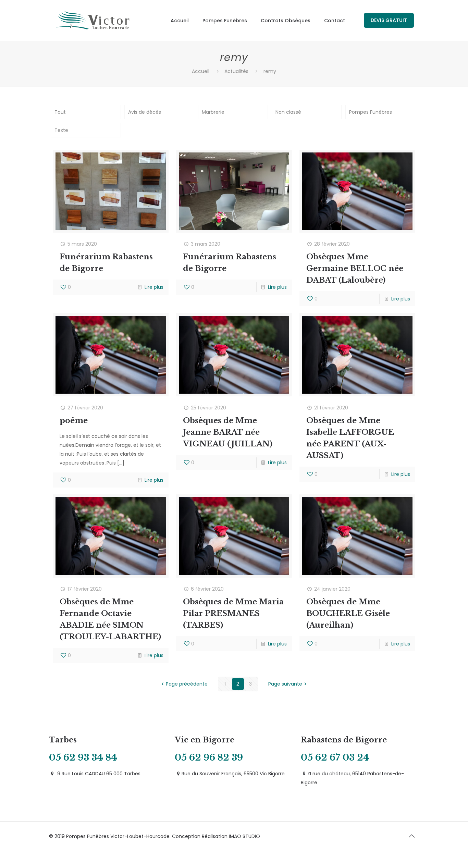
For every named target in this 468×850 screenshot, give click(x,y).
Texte (61, 130)
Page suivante (285, 683)
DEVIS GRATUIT (389, 20)
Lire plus (154, 287)
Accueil (200, 71)
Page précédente (187, 683)
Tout (60, 112)
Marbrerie (213, 112)
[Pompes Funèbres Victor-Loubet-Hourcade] (93, 20)
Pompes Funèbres (370, 112)
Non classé (288, 112)
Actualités (236, 71)
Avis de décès (144, 112)
